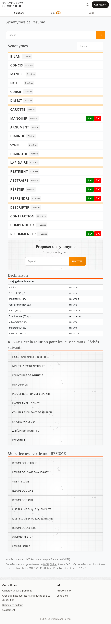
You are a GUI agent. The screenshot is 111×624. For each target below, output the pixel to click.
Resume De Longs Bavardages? (30, 472)
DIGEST (16, 100)
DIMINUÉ (17, 136)
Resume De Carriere (24, 528)
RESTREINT (19, 171)
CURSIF (16, 91)
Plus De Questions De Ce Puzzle (31, 394)
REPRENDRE (20, 198)
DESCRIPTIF (19, 207)
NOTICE (16, 83)
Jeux (55, 13)
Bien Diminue (20, 384)
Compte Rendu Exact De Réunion (32, 412)
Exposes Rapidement (24, 421)
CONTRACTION (22, 216)
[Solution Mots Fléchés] (12, 4)
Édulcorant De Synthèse (27, 375)
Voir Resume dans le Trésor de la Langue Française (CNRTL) (38, 559)
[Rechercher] (87, 4)
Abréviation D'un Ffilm (25, 431)
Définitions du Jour (12, 605)
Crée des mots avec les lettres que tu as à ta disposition (26, 598)
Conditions (63, 595)
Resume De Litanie (22, 490)
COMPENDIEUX (22, 225)
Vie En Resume (20, 481)
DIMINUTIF (19, 154)
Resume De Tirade (22, 500)
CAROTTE (17, 109)
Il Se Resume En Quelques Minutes (33, 518)
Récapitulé (18, 440)
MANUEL (17, 74)
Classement (8, 610)
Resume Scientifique (24, 463)
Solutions (19, 13)
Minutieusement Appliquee (28, 366)
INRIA (54, 564)
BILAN (15, 56)
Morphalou (22, 568)
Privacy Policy (64, 590)
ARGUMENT (19, 127)
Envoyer (77, 261)
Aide (91, 13)
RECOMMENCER (23, 234)
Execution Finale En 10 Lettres (30, 357)
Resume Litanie (21, 546)
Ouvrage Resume (22, 537)
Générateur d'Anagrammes (17, 590)
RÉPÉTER (17, 189)
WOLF (46, 564)
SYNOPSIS (18, 145)
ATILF (32, 568)
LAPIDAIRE (19, 162)
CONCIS (16, 65)
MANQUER (18, 118)
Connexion (100, 4)
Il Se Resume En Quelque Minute (31, 509)
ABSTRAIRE (19, 180)
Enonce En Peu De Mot (25, 403)
